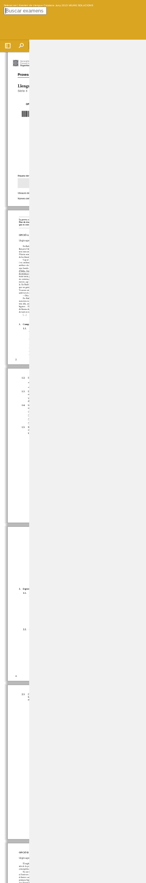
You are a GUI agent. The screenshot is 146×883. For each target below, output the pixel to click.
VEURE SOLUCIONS (80, 5)
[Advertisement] (87, 156)
